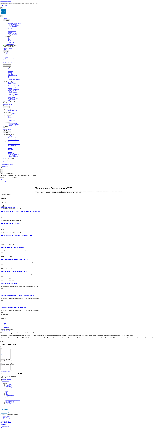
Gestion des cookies (7, 418)
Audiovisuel (10, 82)
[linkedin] (5, 422)
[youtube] (10, 422)
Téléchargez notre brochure (7, 164)
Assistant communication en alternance (13, 307)
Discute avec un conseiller (5, 330)
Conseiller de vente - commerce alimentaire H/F (16, 235)
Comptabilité (10, 71)
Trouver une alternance (10, 402)
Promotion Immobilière (12, 75)
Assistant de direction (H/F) (10, 283)
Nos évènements (5, 381)
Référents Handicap (12, 138)
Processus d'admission (12, 110)
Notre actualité (8, 386)
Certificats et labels (11, 136)
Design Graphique (11, 28)
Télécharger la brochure (12, 157)
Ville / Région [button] (5, 202)
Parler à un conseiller (12, 155)
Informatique (10, 74)
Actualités (10, 148)
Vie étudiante (8, 399)
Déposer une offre (11, 97)
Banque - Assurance (12, 31)
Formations (5, 18)
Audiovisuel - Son (11, 27)
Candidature (4, 167)
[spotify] (7, 422)
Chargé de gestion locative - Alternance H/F (15, 259)
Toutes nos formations (10, 395)
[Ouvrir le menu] (1, 16)
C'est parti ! (15, 177)
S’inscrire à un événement (13, 156)
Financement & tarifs (10, 401)
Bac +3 (9, 39)
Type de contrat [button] (5, 205)
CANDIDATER (3, 5)
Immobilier (10, 32)
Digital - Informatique (12, 26)
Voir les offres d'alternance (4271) (8, 207)
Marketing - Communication (13, 89)
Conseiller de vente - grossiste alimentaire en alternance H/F (20, 211)
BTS (9, 116)
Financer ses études (12, 113)
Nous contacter (8, 403)
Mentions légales (6, 416)
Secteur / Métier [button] (5, 203)
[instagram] (3, 422)
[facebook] (1, 422)
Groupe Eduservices (12, 145)
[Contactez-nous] (1, 179)
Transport (10, 77)
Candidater (10, 152)
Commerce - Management (13, 24)
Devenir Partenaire (11, 99)
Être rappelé (4, 181)
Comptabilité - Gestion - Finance (14, 23)
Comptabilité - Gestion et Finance (14, 85)
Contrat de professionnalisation (14, 124)
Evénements (10, 149)
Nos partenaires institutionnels (14, 144)
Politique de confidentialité (8, 419)
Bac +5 (9, 40)
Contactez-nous (11, 153)
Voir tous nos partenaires (5, 371)
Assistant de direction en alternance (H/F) (14, 247)
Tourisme (10, 29)
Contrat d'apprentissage (12, 123)
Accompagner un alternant (13, 98)
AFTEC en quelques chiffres (13, 140)
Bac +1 (9, 37)
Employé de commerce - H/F (10, 223)
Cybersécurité (10, 72)
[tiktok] (8, 422)
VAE (9, 100)
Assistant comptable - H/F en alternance (14, 271)
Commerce (10, 68)
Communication (11, 69)
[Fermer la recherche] (1, 172)
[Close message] (1, 8)
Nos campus (8, 388)
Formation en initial (12, 125)
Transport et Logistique (12, 34)
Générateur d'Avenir (12, 137)
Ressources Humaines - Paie (13, 33)
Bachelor (10, 117)
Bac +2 (9, 38)
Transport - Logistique (12, 92)
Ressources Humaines (12, 76)
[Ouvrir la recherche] (1, 170)
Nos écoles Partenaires (12, 142)
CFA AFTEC (10, 135)
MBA (9, 118)
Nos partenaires (9, 385)
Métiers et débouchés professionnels (13, 400)
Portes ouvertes (5, 166)
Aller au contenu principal (5, 1)
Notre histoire (8, 384)
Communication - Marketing (13, 25)
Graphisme (10, 73)
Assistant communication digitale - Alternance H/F (17, 295)
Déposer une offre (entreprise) (14, 154)
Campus (4, 49)
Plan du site (5, 417)
